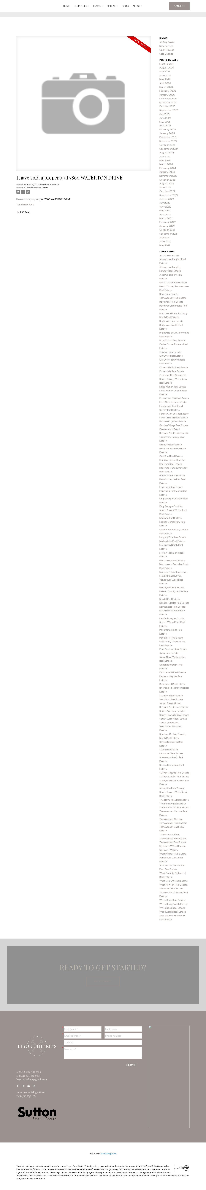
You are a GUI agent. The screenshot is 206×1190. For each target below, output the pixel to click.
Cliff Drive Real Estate (171, 355)
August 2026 (166, 67)
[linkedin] (29, 1086)
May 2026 (165, 79)
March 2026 (166, 87)
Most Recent (166, 63)
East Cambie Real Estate (172, 402)
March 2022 (166, 218)
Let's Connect (103, 981)
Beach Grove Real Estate (173, 282)
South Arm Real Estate (171, 711)
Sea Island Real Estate (171, 699)
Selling (112, 6)
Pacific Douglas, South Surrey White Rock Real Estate (172, 622)
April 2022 (165, 214)
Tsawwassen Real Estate (173, 842)
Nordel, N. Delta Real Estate (174, 602)
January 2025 (167, 133)
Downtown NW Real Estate (174, 398)
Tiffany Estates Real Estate (174, 807)
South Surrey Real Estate (173, 718)
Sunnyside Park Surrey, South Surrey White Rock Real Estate (173, 792)
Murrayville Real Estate (171, 587)
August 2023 (166, 183)
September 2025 (168, 110)
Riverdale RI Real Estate (172, 684)
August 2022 (166, 199)
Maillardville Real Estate (172, 541)
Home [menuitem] (66, 6)
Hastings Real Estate (170, 464)
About (136, 6)
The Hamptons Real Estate (174, 799)
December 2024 (168, 137)
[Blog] (35, 1086)
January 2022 (167, 226)
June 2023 (165, 187)
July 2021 (164, 237)
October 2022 (167, 191)
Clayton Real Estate (170, 352)
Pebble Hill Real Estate (171, 637)
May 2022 (164, 210)
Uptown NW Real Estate (172, 846)
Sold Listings (166, 53)
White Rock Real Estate (172, 900)
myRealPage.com (108, 1153)
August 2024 (166, 152)
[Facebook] (18, 1086)
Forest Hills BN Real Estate (173, 417)
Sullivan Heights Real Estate (174, 772)
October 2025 (167, 106)
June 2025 (165, 117)
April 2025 (165, 125)
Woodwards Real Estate (172, 911)
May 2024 (165, 160)
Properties (80, 6)
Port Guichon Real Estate (173, 649)
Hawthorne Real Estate (172, 475)
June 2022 (165, 206)
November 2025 (168, 102)
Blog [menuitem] (126, 6)
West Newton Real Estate (173, 884)
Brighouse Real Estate (171, 321)
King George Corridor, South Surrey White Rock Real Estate (173, 510)
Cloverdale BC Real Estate (173, 367)
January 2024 (167, 171)
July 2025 (164, 114)
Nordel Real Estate (169, 599)
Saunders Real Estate (171, 695)
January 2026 (167, 94)
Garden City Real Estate (172, 421)
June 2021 (164, 241)
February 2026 (167, 90)
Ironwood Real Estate (171, 487)
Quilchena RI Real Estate (172, 672)
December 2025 (168, 98)
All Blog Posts (166, 42)
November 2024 (168, 141)
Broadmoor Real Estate (37, 187)
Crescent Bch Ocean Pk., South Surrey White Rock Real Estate (173, 378)
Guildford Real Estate (171, 456)
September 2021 (168, 233)
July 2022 (164, 202)
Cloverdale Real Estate (171, 371)
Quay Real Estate (168, 653)
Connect (179, 6)
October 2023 (167, 179)
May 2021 (164, 245)
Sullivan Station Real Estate (174, 776)
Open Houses (166, 49)
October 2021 (167, 229)
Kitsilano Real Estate (170, 518)
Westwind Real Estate (171, 888)
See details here (25, 204)
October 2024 (167, 144)
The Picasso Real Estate (172, 803)
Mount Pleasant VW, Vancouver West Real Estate (171, 579)
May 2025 (165, 121)
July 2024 (164, 156)
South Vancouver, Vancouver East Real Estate (170, 726)
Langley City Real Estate (172, 537)
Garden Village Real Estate (174, 425)
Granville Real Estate (170, 444)
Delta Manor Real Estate (172, 386)
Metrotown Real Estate (172, 560)
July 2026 (164, 71)
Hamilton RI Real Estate (172, 460)
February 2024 (167, 168)
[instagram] (24, 1086)
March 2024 (166, 164)
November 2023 (168, 175)
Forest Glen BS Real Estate (174, 413)
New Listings (166, 46)
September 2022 (168, 195)
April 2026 (165, 83)
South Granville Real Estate (174, 715)
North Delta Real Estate (172, 606)
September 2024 (168, 148)
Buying (97, 6)
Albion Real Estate (169, 255)
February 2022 (167, 222)
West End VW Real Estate (173, 880)
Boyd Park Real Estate (171, 301)
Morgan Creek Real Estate (173, 572)
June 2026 (165, 75)
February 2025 (167, 129)
